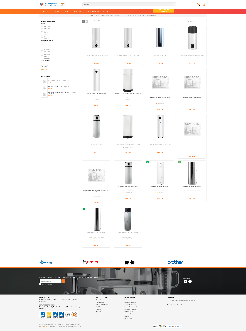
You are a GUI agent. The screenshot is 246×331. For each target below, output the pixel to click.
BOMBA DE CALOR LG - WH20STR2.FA (192, 186)
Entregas (126, 316)
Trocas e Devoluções (130, 314)
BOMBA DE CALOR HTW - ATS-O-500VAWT (128, 232)
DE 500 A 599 (47, 58)
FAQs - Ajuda (128, 318)
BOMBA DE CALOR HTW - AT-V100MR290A (96, 51)
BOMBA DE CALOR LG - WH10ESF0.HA (58, 80)
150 (44, 43)
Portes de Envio (128, 311)
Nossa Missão (100, 302)
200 (44, 45)
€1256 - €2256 (47, 25)
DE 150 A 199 (47, 51)
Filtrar (45, 66)
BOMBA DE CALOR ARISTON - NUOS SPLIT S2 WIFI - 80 (128, 93)
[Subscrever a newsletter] (63, 281)
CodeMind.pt (45, 326)
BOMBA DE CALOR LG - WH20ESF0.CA (160, 186)
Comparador (99, 314)
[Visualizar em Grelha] (83, 21)
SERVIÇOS (57, 11)
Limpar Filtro (45, 69)
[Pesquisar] (174, 4)
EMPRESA (77, 11)
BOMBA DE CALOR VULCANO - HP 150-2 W (160, 97)
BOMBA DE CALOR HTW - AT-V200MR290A (96, 93)
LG (44, 36)
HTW (45, 34)
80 (44, 47)
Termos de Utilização (130, 304)
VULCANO (46, 38)
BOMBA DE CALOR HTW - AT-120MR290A (160, 51)
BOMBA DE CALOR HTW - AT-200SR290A (96, 140)
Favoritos (98, 311)
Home (91, 15)
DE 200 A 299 (47, 53)
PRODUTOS (47, 11)
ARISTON (46, 32)
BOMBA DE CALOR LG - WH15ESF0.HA (58, 86)
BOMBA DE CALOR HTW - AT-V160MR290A (128, 51)
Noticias (98, 309)
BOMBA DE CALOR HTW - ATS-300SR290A (128, 186)
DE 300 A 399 (47, 54)
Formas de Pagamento (130, 309)
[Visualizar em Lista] (87, 21)
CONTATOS (105, 11)
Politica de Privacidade (130, 307)
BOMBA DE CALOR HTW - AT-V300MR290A (160, 140)
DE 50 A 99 (46, 56)
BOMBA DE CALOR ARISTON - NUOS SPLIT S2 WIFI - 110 (128, 140)
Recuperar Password (130, 302)
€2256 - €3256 (47, 26)
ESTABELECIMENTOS (91, 11)
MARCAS (68, 11)
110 (44, 41)
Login (125, 300)
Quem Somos (100, 300)
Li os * (47, 284)
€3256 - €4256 (47, 28)
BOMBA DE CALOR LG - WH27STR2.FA (96, 232)
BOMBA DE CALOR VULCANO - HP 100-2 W (192, 51)
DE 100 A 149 (47, 49)
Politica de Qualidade (102, 304)
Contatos (98, 307)
